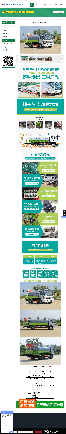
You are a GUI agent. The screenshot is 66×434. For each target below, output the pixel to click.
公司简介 (36, 4)
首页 (32, 4)
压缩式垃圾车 (26, 423)
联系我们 (60, 4)
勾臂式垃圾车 (26, 426)
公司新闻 (15, 427)
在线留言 (55, 4)
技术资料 (15, 426)
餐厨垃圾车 (25, 427)
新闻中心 (41, 4)
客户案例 (50, 4)
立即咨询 (58, 12)
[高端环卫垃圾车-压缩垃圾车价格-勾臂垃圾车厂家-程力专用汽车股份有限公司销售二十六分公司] (12, 5)
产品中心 (45, 4)
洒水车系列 (15, 18)
